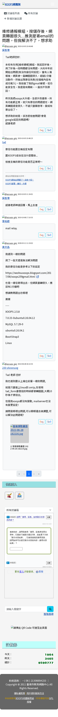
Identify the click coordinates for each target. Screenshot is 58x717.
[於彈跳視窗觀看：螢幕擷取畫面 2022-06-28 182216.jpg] (19, 433)
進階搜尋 (49, 614)
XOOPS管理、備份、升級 (15, 183)
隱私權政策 (19, 693)
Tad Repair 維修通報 (12, 27)
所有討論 (32, 13)
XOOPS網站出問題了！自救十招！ (19, 179)
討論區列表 (13, 13)
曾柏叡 (6, 221)
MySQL (9, 324)
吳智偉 (6, 50)
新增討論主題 (14, 18)
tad (4, 142)
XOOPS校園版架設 (25, 698)
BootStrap (11, 336)
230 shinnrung (10, 368)
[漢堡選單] (53, 4)
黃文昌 (6, 247)
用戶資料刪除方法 (35, 693)
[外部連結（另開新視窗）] (37, 276)
